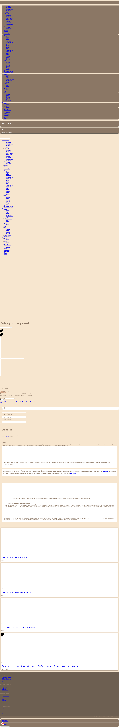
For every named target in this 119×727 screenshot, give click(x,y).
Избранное (4, 698)
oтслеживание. (105, 471)
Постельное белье (19, 401)
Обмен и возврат (5, 721)
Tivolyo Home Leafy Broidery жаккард (19, 627)
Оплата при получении (6, 680)
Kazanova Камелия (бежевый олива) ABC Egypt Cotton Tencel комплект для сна (39, 666)
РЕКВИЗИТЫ (4, 713)
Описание (3, 407)
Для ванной (4, 688)
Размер (1, 398)
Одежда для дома (5, 690)
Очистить (16, 398)
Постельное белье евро (26, 401)
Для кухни (4, 689)
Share (1, 402)
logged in (7, 436)
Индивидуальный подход (6, 679)
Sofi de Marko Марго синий (14, 557)
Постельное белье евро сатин (35, 401)
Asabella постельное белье (11, 401)
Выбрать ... (3, 553)
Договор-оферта (5, 697)
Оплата (3, 409)
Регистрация (4, 699)
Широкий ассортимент (6, 678)
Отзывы (3, 408)
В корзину (2, 400)
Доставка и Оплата (5, 696)
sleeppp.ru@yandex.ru (16, 3)
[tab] (60, 407)
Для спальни (4, 687)
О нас (3, 681)
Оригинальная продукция (6, 677)
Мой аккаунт (4, 700)
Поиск (11, 327)
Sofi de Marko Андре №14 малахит (17, 592)
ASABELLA (5, 401)
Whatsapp (14, 1)
